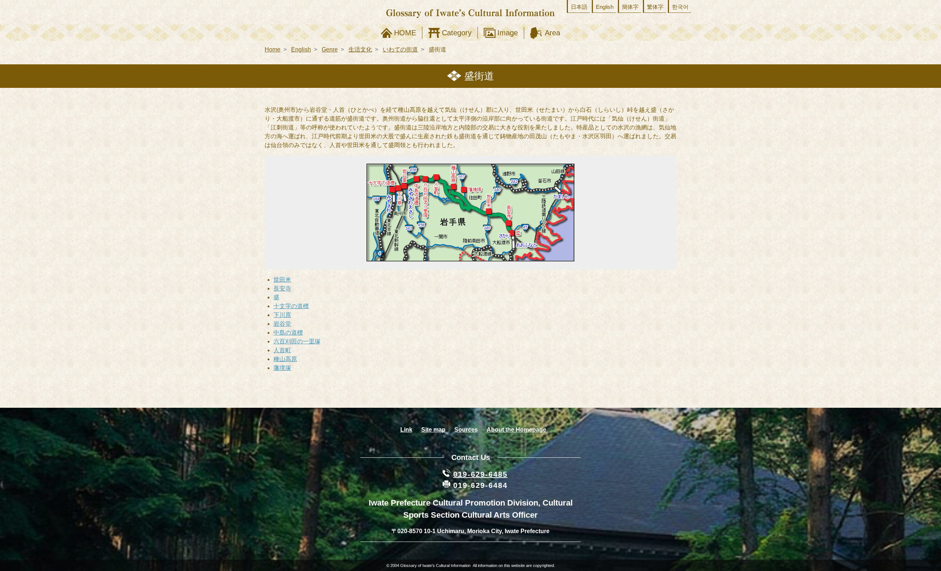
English (604, 7)
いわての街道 (400, 49)
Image (507, 33)
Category (457, 33)
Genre (330, 49)
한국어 (680, 7)
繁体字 (655, 7)
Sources (466, 430)
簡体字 (630, 7)
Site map (433, 430)
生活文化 (360, 49)
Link (406, 430)
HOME (405, 33)
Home (272, 49)
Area (552, 33)
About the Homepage (516, 430)
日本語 (579, 7)
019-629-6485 (480, 474)
